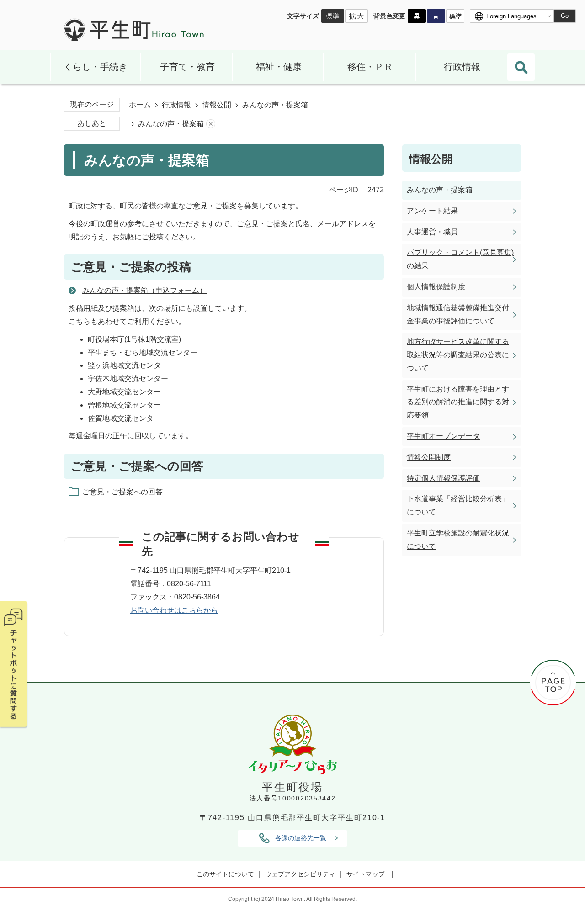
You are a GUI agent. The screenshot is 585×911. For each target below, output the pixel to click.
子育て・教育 (187, 67)
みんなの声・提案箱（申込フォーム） (144, 290)
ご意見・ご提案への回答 (122, 492)
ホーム (140, 105)
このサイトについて (225, 874)
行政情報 (462, 67)
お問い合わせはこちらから (174, 610)
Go (565, 15)
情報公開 (216, 105)
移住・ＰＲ (370, 67)
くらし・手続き (96, 67)
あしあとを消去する (211, 124)
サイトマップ (366, 874)
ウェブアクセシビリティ (300, 874)
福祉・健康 (279, 67)
